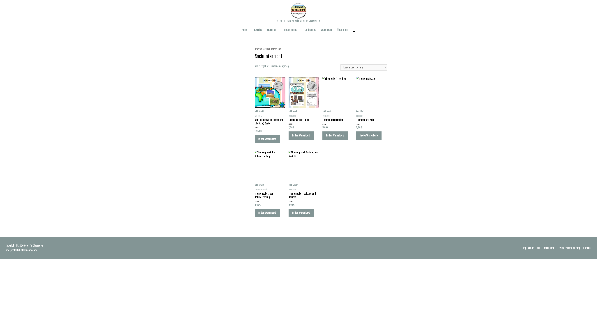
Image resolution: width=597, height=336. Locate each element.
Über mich (342, 29)
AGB (539, 248)
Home (245, 29)
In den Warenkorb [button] (267, 139)
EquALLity (257, 29)
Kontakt (587, 248)
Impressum (528, 248)
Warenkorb (326, 29)
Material (271, 29)
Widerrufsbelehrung (570, 248)
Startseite (259, 49)
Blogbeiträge (290, 29)
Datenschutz (550, 248)
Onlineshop (310, 29)
